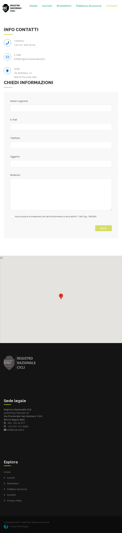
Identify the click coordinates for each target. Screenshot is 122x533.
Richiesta (15, 174)
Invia (103, 228)
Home (33, 5)
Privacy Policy (14, 500)
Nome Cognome (19, 101)
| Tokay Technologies (18, 526)
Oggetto (15, 156)
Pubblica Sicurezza (89, 5)
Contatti (111, 5)
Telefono (15, 137)
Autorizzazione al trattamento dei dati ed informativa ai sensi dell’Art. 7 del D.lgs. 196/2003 (55, 216)
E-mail (13, 119)
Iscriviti (47, 5)
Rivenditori (64, 5)
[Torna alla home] (12, 8)
